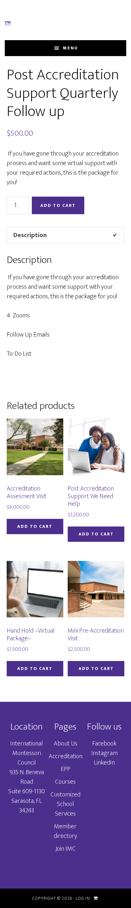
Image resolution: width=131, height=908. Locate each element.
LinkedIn (104, 762)
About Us (65, 743)
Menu (70, 48)
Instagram (104, 753)
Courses (65, 781)
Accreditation (65, 756)
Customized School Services (65, 804)
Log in (83, 898)
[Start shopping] (96, 898)
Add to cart (58, 205)
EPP (65, 769)
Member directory (65, 831)
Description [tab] (30, 235)
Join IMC (65, 848)
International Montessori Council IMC (8, 23)
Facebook (104, 743)
